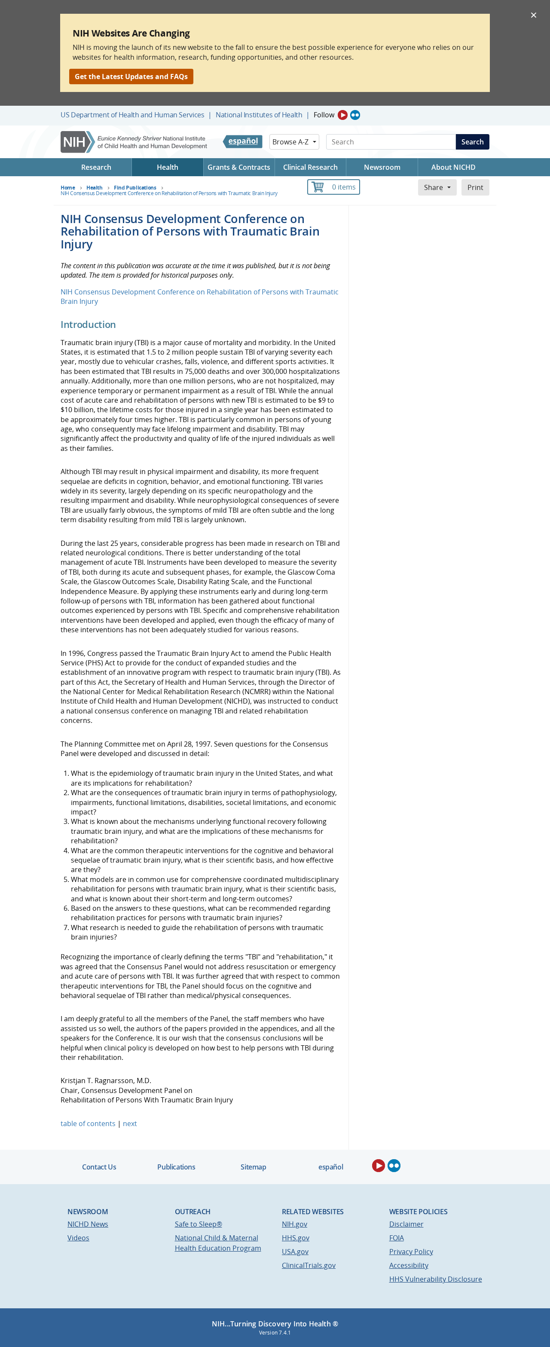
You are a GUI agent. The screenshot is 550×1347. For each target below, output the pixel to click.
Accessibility (408, 1265)
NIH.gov (294, 1224)
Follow (324, 114)
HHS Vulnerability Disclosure (435, 1279)
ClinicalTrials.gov (309, 1265)
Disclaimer (406, 1224)
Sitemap (253, 1167)
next (130, 1123)
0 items (344, 187)
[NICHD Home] (135, 142)
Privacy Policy (411, 1251)
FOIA (396, 1238)
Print (475, 187)
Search (472, 142)
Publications (176, 1167)
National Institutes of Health (259, 114)
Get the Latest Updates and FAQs (131, 76)
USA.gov (295, 1251)
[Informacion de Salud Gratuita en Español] (243, 142)
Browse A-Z (290, 142)
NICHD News (87, 1224)
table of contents (88, 1123)
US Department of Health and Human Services (133, 114)
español (330, 1167)
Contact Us (99, 1167)
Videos (78, 1238)
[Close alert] (534, 15)
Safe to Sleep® (198, 1224)
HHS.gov (295, 1238)
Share (433, 187)
